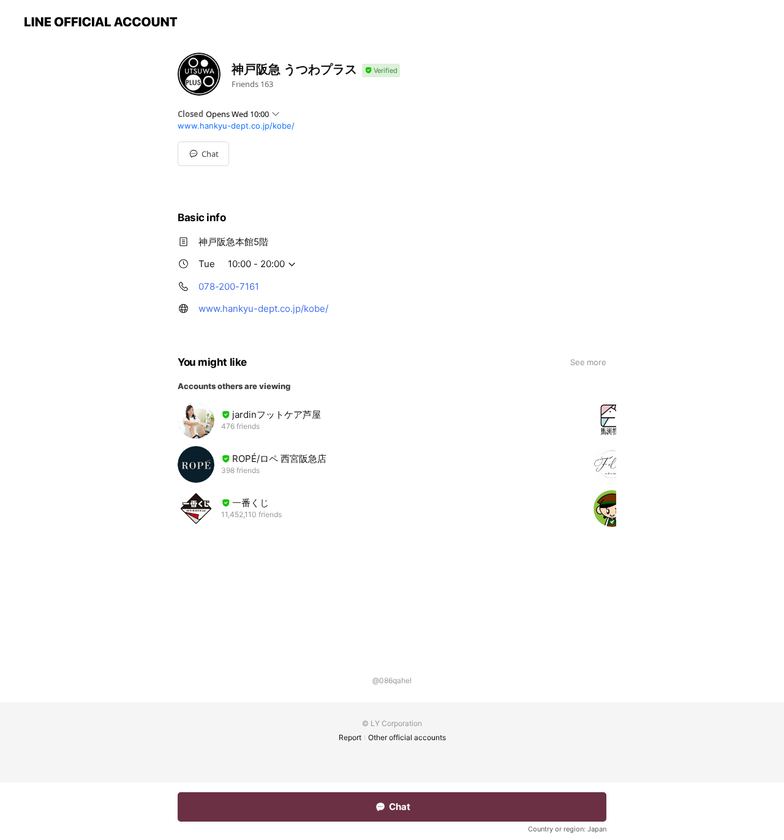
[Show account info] (381, 71)
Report (350, 737)
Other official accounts (407, 737)
